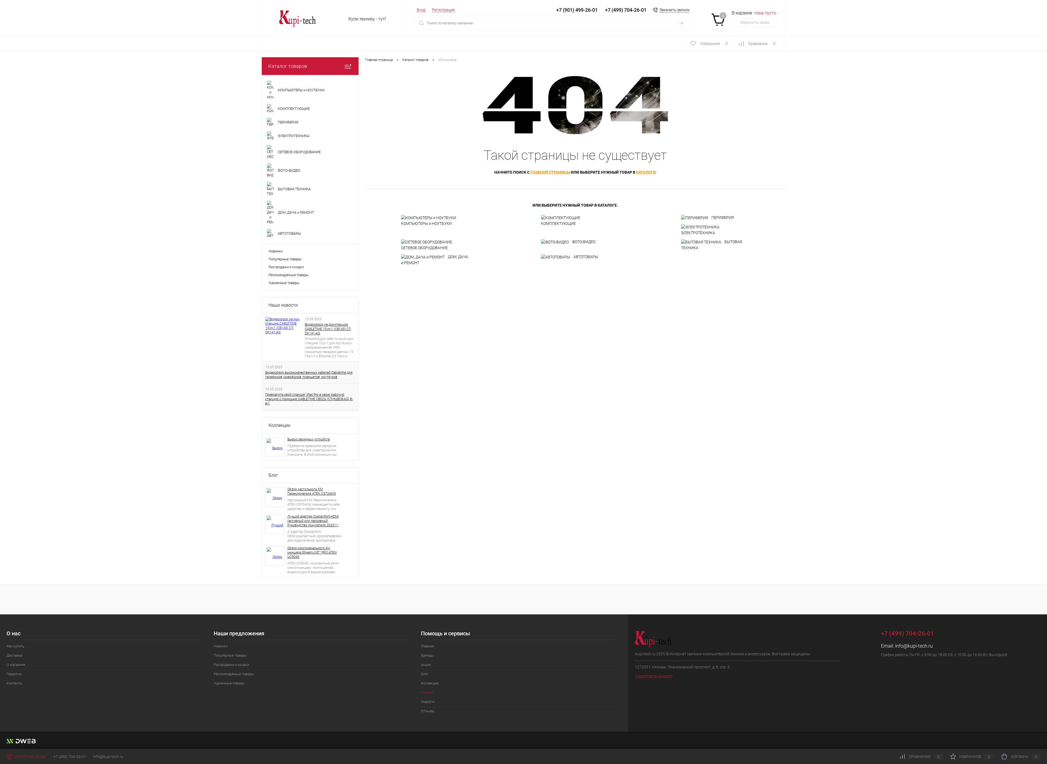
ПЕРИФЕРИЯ (722, 217)
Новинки (275, 251)
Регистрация (443, 10)
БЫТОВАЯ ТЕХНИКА (711, 245)
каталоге (645, 172)
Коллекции (279, 425)
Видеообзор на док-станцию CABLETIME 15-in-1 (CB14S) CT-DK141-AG (328, 329)
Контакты (14, 683)
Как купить (15, 646)
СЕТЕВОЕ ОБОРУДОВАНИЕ (424, 248)
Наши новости (283, 305)
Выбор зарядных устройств (308, 439)
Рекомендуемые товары (289, 275)
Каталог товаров (287, 66)
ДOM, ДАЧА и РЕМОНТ (434, 260)
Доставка (14, 655)
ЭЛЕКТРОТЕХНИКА (698, 233)
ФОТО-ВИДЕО (583, 242)
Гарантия (14, 674)
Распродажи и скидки (286, 267)
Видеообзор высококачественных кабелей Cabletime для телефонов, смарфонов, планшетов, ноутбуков (309, 375)
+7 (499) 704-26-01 (69, 756)
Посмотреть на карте (653, 676)
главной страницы (550, 172)
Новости (428, 702)
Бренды (427, 655)
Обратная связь (29, 756)
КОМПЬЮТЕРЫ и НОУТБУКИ (426, 223)
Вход (421, 10)
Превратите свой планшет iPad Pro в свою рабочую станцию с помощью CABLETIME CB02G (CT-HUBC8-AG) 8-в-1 (309, 399)
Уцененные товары (284, 283)
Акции (426, 665)
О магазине (16, 665)
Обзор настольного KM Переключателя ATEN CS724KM (311, 491)
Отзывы (427, 711)
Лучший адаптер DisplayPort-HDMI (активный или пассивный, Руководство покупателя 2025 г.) (313, 521)
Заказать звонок (675, 10)
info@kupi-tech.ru (914, 646)
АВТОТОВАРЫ (585, 257)
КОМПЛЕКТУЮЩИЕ (558, 223)
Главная (427, 646)
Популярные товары (285, 259)
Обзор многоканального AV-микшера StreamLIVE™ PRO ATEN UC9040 (312, 552)
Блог (273, 475)
